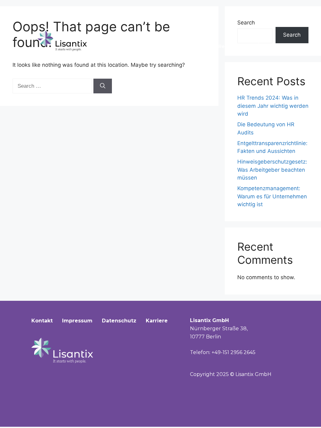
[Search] (102, 86)
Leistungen (185, 46)
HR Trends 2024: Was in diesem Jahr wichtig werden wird (272, 106)
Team (145, 46)
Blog (271, 46)
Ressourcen (232, 46)
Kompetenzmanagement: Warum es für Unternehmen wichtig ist (272, 196)
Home (111, 46)
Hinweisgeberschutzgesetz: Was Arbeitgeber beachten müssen (272, 170)
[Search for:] (53, 86)
